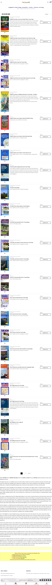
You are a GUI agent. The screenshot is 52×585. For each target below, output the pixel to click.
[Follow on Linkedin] (46, 580)
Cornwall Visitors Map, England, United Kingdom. (20, 206)
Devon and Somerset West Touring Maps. (18, 314)
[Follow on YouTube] (50, 580)
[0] (50, 2)
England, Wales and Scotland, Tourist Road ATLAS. (20, 152)
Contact (48, 573)
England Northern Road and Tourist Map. (18, 62)
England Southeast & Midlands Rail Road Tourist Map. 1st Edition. (23, 94)
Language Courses (36, 573)
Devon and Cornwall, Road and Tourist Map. (19, 297)
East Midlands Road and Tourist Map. (17, 440)
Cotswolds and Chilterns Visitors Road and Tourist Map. (21, 242)
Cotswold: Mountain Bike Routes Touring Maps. (20, 222)
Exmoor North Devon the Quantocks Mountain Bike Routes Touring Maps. (24, 457)
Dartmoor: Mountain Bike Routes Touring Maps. (20, 277)
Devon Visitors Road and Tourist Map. (18, 332)
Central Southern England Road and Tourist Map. (20, 166)
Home (18, 8)
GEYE (10, 454)
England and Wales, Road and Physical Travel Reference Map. (22, 38)
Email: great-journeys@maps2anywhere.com (8, 573)
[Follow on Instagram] (44, 580)
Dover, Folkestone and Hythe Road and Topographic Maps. (22, 367)
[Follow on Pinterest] (48, 580)
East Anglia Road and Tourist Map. (17, 385)
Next (29, 473)
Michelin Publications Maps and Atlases (15, 150)
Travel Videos (28, 573)
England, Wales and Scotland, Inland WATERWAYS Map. (21, 118)
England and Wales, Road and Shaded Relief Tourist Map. (22, 19)
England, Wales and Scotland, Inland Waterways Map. (21, 136)
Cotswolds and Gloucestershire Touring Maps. (19, 259)
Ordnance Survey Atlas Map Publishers (15, 185)
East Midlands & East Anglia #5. (16, 422)
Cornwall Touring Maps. (15, 187)
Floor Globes (42, 573)
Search (45, 573)
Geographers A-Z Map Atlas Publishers (15, 240)
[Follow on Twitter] (42, 580)
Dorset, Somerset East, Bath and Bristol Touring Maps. (21, 348)
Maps (32, 573)
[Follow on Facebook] (40, 580)
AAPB (10, 164)
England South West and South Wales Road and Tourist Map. (22, 78)
